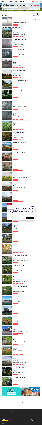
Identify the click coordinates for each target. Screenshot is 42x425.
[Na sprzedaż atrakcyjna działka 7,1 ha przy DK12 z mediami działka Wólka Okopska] (7, 43)
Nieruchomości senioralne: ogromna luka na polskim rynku (9, 403)
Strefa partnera (32, 414)
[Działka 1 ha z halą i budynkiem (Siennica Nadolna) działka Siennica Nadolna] (7, 136)
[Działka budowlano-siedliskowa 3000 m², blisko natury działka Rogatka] (7, 74)
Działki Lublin (32, 18)
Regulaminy (22, 412)
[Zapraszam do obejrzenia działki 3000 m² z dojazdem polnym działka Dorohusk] (7, 21)
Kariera (3, 413)
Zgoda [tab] (10, 208)
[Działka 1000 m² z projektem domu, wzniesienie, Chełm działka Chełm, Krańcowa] (7, 186)
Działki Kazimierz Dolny (33, 19)
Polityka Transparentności (24, 414)
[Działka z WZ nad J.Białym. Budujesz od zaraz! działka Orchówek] (7, 371)
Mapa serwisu (3, 415)
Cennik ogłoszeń (13, 413)
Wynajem (9, 1)
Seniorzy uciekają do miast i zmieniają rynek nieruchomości (9, 402)
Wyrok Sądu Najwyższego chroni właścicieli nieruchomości (9, 404)
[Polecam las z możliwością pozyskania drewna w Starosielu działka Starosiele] (7, 94)
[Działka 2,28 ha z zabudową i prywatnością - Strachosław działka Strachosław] (7, 269)
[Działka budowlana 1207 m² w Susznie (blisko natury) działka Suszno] (7, 115)
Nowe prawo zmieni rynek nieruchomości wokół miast (27, 403)
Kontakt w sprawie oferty (14, 414)
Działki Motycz (32, 23)
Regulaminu (34, 423)
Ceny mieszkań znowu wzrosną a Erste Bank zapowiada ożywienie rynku (29, 402)
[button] (0, 6)
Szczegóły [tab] (17, 208)
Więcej (15, 36)
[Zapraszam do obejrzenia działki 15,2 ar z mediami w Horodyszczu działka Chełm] (7, 166)
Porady (19, 1)
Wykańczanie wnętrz (33, 413)
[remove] (23, 5)
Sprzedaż (7, 1)
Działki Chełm (32, 20)
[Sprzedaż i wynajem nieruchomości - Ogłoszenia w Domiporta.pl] (3, 1)
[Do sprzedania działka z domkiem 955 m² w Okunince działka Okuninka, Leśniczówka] (7, 238)
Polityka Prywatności (23, 413)
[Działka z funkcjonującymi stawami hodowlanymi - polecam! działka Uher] (7, 259)
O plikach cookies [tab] (31, 208)
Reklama (3, 414)
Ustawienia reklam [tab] (24, 208)
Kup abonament (22, 1)
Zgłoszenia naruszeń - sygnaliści (24, 415)
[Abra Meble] (12, 420)
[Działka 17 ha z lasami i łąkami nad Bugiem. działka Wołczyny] (7, 126)
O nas (3, 412)
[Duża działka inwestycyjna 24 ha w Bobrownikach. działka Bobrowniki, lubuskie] (7, 105)
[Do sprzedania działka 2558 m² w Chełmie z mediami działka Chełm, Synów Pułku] (7, 249)
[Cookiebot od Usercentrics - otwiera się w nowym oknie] (31, 206)
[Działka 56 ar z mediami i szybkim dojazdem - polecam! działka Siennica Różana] (7, 156)
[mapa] (39, 14)
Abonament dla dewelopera (15, 416)
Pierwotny (11, 1)
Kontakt (3, 416)
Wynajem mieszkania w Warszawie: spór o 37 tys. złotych (28, 404)
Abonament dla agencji (14, 415)
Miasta (31, 17)
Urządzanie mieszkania (33, 412)
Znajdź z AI (36, 9)
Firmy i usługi (16, 1)
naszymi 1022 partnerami (12, 211)
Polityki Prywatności (37, 423)
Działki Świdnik (32, 22)
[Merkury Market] (5, 420)
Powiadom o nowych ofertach (11, 394)
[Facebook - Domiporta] (31, 420)
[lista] (37, 14)
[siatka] (36, 14)
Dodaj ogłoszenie (34, 1)
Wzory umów (32, 415)
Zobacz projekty (36, 392)
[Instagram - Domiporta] (32, 420)
